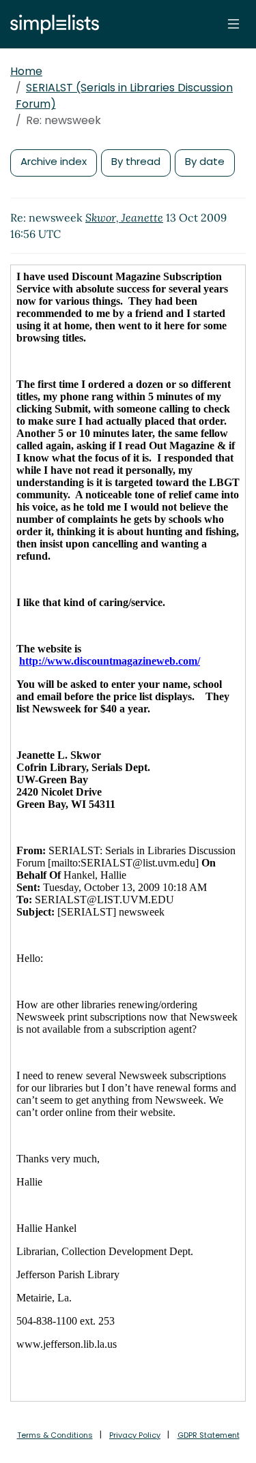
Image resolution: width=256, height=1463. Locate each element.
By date (205, 161)
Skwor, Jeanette (124, 217)
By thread (135, 161)
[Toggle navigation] (233, 24)
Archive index (53, 161)
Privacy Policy (134, 1435)
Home (26, 71)
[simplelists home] (51, 24)
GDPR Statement (208, 1435)
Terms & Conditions (55, 1435)
